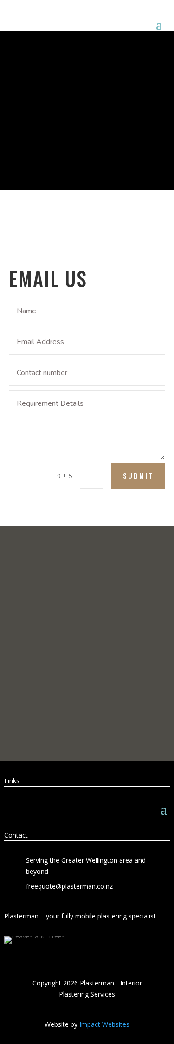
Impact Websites (104, 1024)
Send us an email (87, 712)
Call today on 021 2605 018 (87, 671)
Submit (138, 475)
